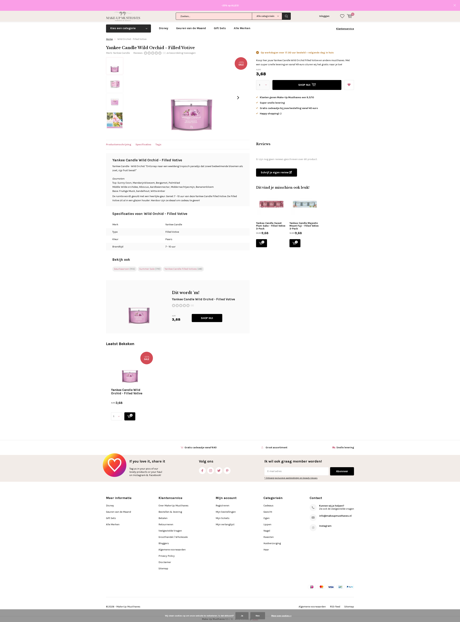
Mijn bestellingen (226, 511)
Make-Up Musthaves (128, 606)
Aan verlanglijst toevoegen (349, 85)
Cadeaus (268, 505)
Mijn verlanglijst (225, 524)
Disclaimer (164, 562)
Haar (266, 549)
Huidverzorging (272, 543)
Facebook (202, 470)
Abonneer (342, 471)
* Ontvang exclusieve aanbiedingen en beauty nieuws (291, 478)
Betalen (162, 518)
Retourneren (165, 524)
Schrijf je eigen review (275, 172)
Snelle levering (345, 447)
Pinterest (227, 470)
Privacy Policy (166, 555)
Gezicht (267, 511)
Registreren (222, 505)
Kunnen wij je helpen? (331, 505)
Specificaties (143, 144)
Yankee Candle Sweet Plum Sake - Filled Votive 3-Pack (270, 226)
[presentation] (238, 97)
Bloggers (163, 543)
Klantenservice (345, 28)
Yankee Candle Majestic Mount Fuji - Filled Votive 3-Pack (304, 226)
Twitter (218, 470)
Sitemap (163, 568)
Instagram (210, 470)
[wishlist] (342, 16)
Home (109, 39)
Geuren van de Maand (191, 28)
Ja (242, 615)
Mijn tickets (222, 518)
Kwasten (268, 537)
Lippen (267, 524)
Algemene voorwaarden (172, 549)
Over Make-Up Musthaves (173, 505)
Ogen (266, 518)
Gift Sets (220, 28)
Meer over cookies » (281, 615)
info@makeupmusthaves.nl (335, 515)
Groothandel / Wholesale (173, 537)
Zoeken (286, 16)
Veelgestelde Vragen (170, 530)
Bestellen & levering (170, 511)
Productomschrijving (118, 144)
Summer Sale (149, 268)
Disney (163, 28)
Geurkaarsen (124, 268)
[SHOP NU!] (129, 416)
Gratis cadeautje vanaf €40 (201, 447)
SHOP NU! (207, 318)
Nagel (266, 530)
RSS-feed (335, 606)
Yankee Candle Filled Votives (183, 268)
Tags (158, 144)
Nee (258, 615)
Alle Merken (242, 28)
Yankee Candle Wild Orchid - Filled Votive (126, 391)
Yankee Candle (121, 52)
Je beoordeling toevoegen (181, 52)
